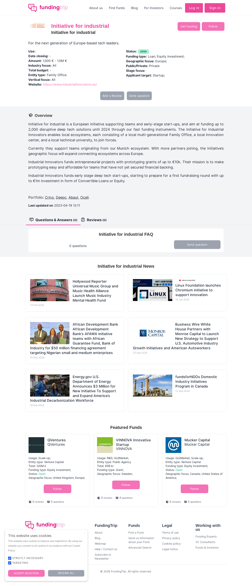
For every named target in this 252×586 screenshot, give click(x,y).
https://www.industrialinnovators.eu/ (70, 84)
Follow (213, 26)
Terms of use (170, 532)
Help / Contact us (106, 549)
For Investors (153, 8)
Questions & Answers (56, 220)
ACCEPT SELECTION (26, 573)
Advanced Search (139, 547)
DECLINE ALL (66, 573)
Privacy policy (171, 538)
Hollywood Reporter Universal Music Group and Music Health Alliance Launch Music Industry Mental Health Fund (95, 290)
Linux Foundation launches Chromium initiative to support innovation (198, 290)
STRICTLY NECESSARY (28, 558)
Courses (176, 8)
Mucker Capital (197, 440)
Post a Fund (136, 532)
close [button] (84, 533)
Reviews (97, 220)
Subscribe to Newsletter (103, 556)
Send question (139, 95)
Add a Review (112, 95)
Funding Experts (206, 536)
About (98, 532)
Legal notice (170, 549)
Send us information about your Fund (141, 540)
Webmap (100, 543)
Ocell (84, 197)
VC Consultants (205, 542)
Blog (134, 8)
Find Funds (117, 8)
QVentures (56, 440)
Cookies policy (171, 543)
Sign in (214, 8)
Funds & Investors (207, 547)
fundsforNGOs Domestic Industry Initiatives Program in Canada (196, 381)
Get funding (189, 26)
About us (96, 8)
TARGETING (20, 562)
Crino (49, 197)
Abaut (73, 197)
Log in (194, 8)
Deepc (61, 197)
